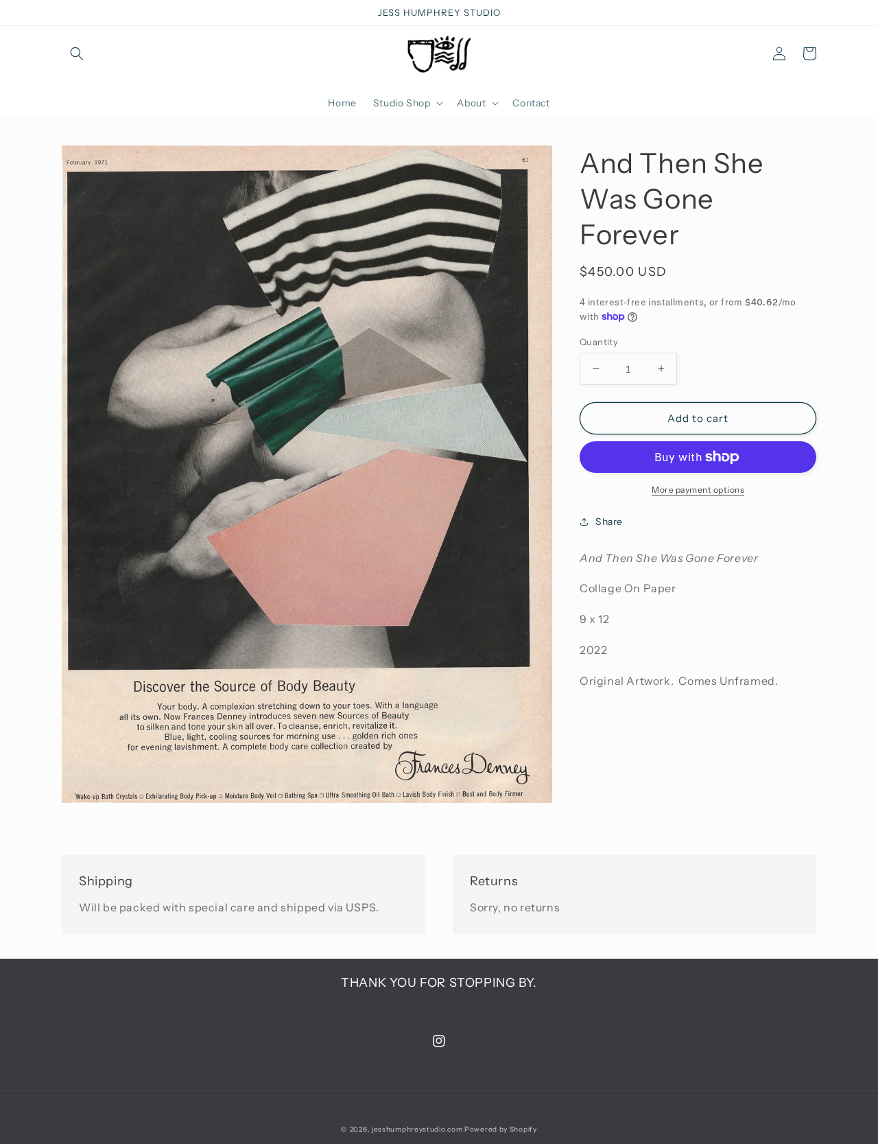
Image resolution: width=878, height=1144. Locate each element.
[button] (77, 53)
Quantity (599, 341)
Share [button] (609, 521)
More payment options (698, 490)
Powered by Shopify (500, 1129)
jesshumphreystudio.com (417, 1129)
